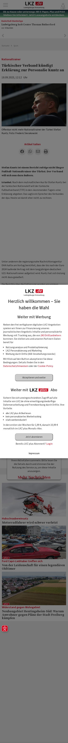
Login (49, 444)
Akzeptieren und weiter (34, 377)
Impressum (34, 453)
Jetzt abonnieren (34, 437)
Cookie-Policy (45, 366)
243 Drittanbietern (51, 335)
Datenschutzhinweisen (15, 366)
